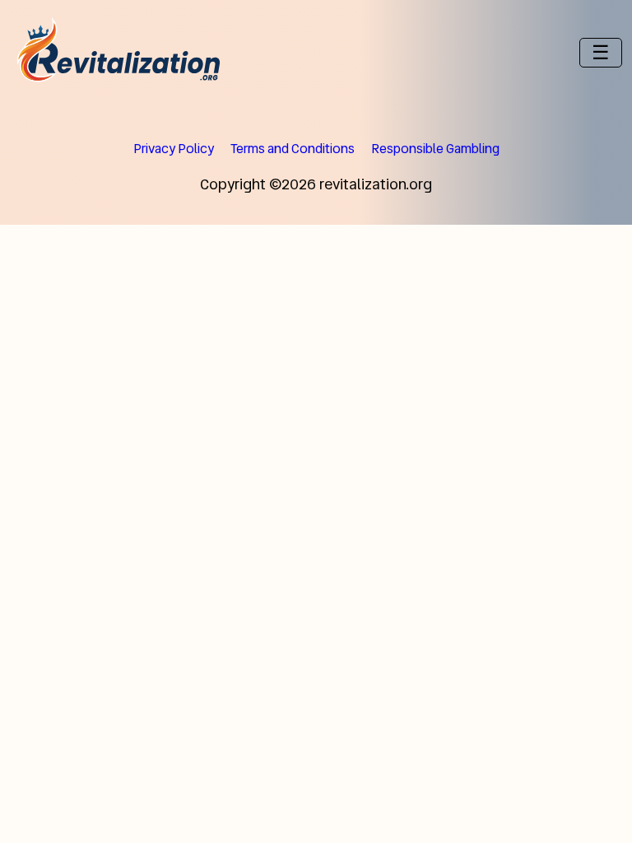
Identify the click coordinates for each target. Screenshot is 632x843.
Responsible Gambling (435, 148)
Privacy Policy (173, 148)
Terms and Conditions (292, 148)
